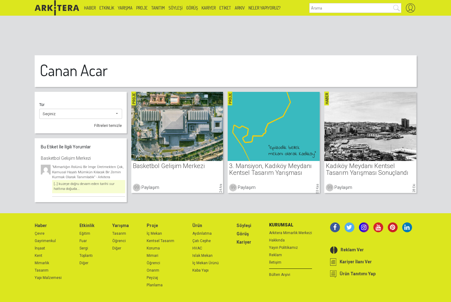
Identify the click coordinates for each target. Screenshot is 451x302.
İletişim (275, 262)
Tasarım (41, 270)
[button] (80, 114)
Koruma (153, 248)
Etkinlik (106, 7)
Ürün (197, 225)
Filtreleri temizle (108, 126)
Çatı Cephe (201, 241)
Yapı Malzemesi (48, 278)
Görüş (192, 7)
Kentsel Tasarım (160, 241)
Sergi (83, 248)
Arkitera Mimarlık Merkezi (290, 233)
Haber (90, 7)
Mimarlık (42, 263)
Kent (38, 255)
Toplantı (86, 255)
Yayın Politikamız (283, 247)
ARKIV (240, 7)
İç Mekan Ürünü (205, 263)
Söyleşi (175, 7)
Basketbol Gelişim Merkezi (66, 158)
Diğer (83, 263)
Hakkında (277, 240)
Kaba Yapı (200, 270)
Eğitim (84, 233)
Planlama (155, 285)
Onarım (153, 270)
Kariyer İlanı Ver (356, 261)
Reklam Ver (352, 249)
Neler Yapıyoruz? (264, 7)
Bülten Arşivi (279, 275)
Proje (142, 7)
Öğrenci (119, 241)
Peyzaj (152, 278)
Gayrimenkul (45, 241)
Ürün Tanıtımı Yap (358, 273)
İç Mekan (154, 233)
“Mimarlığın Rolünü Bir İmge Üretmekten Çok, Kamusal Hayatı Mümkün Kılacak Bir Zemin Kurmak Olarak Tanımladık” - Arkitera (88, 172)
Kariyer (209, 7)
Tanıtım (158, 7)
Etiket (225, 7)
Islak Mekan (202, 255)
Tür (41, 104)
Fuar (83, 241)
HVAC (197, 248)
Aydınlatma (202, 233)
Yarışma (125, 7)
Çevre (39, 233)
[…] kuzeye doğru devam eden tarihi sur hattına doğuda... (84, 186)
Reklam (275, 255)
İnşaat (40, 248)
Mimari (152, 255)
